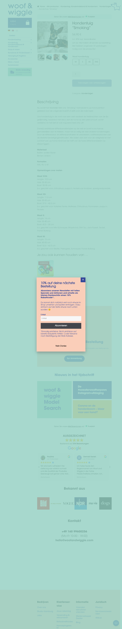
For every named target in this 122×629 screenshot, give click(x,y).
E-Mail (43, 315)
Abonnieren (61, 326)
